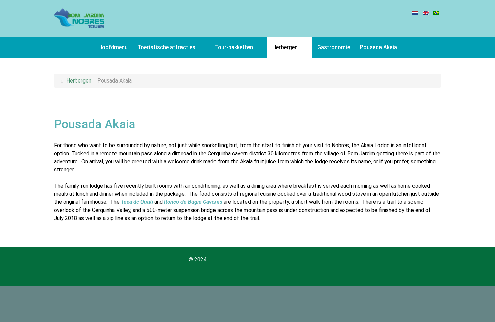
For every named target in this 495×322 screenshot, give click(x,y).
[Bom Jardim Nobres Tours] (79, 18)
